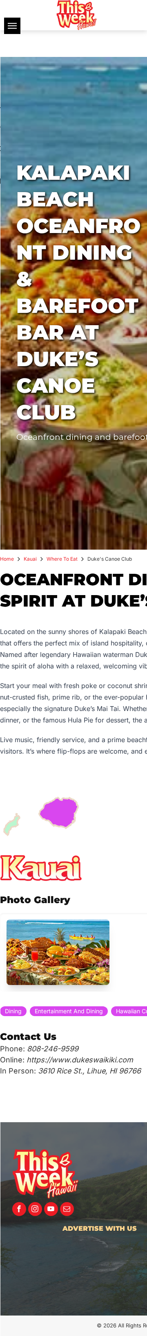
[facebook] (19, 1210)
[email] (67, 1210)
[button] (58, 952)
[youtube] (51, 1210)
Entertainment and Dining (69, 1011)
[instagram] (35, 1210)
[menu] (12, 26)
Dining (13, 1011)
